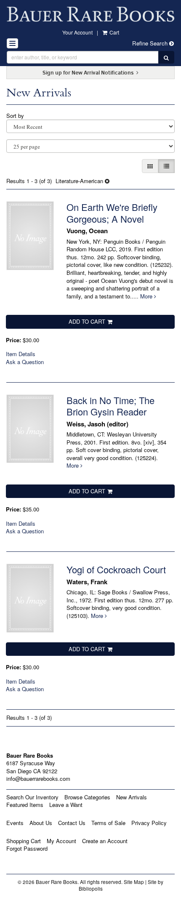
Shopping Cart (23, 841)
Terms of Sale (108, 823)
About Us (40, 823)
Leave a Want (66, 805)
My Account (61, 841)
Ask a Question (25, 362)
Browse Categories (87, 797)
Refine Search (150, 43)
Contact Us (71, 823)
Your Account (77, 32)
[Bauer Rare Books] (90, 14)
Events (15, 823)
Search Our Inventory (32, 797)
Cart (113, 32)
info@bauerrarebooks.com (38, 779)
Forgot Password (27, 848)
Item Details (20, 354)
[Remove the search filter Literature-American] (107, 181)
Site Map (134, 881)
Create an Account (105, 841)
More (147, 296)
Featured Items (24, 805)
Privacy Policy (149, 823)
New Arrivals (131, 797)
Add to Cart (87, 321)
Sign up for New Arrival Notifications (89, 72)
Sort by (15, 116)
